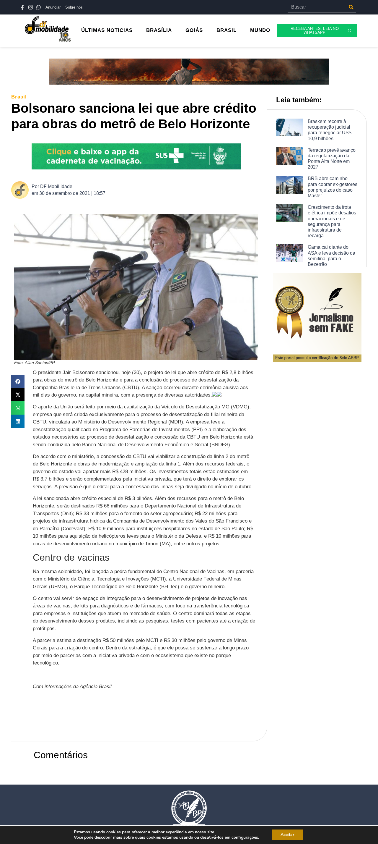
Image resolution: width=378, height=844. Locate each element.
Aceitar (287, 834)
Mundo (260, 30)
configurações (245, 837)
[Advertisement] (140, 714)
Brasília (159, 30)
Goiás (194, 30)
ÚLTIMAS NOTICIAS (107, 30)
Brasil (226, 30)
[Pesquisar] (351, 7)
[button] (18, 381)
